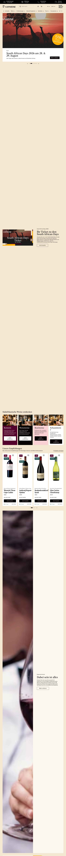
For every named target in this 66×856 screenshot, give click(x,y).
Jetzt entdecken (10, 438)
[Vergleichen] (13, 455)
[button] (41, 6)
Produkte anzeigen (58, 450)
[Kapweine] (9, 6)
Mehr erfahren (54, 57)
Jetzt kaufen (42, 245)
